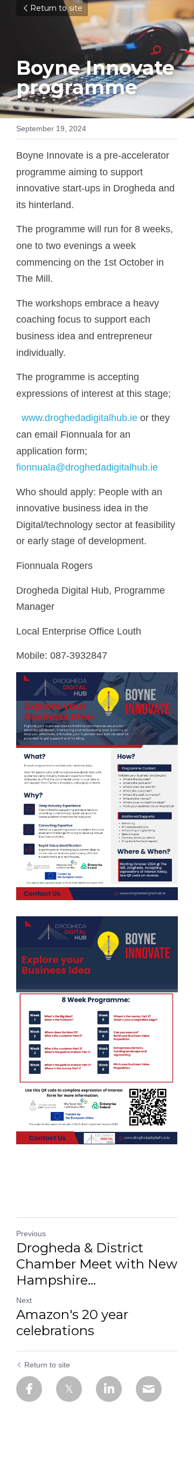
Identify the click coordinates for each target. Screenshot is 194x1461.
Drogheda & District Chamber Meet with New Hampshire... (96, 1264)
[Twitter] (69, 1389)
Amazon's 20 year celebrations (72, 1322)
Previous (31, 1233)
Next (24, 1300)
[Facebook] (29, 1389)
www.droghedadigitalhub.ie (76, 417)
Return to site (56, 8)
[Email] (149, 1389)
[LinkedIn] (109, 1389)
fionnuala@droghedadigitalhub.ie (87, 467)
